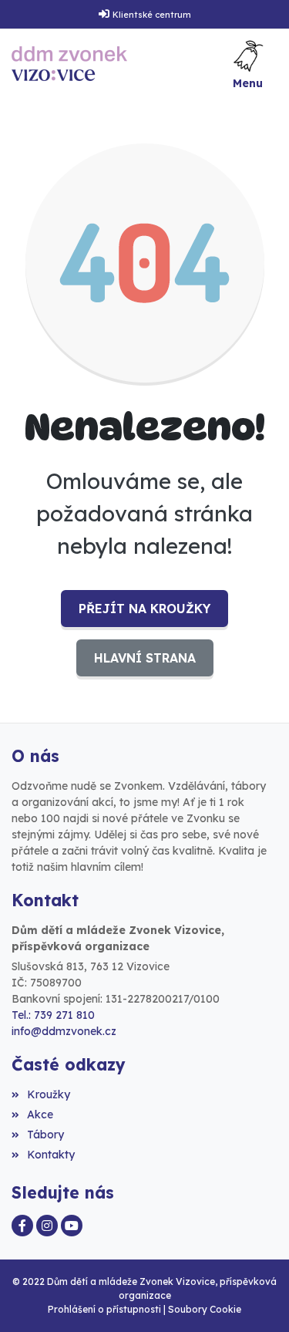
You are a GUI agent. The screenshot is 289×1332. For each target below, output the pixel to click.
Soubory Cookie (204, 1309)
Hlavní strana (145, 658)
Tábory (45, 1134)
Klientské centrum (152, 14)
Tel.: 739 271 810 (53, 1015)
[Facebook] (22, 1225)
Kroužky (48, 1094)
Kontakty (51, 1155)
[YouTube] (71, 1225)
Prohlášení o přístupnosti (104, 1309)
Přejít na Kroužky (144, 608)
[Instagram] (47, 1225)
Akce (40, 1114)
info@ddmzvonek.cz (64, 1031)
